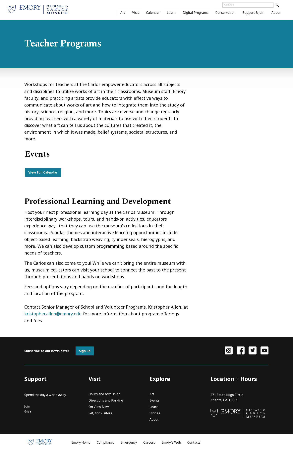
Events (154, 401)
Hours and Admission (104, 394)
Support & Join (253, 12)
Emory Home (80, 442)
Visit (135, 12)
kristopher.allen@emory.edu (53, 314)
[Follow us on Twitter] (253, 350)
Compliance (105, 442)
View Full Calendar (43, 172)
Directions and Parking (105, 401)
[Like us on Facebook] (241, 350)
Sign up (84, 351)
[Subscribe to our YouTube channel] (264, 350)
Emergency (129, 442)
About (275, 12)
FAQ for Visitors (100, 413)
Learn (171, 12)
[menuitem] (122, 12)
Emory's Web (171, 442)
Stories (154, 413)
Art (122, 12)
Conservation (225, 12)
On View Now (98, 407)
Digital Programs (195, 12)
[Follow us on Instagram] (229, 350)
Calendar (153, 12)
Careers (149, 442)
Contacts (193, 442)
